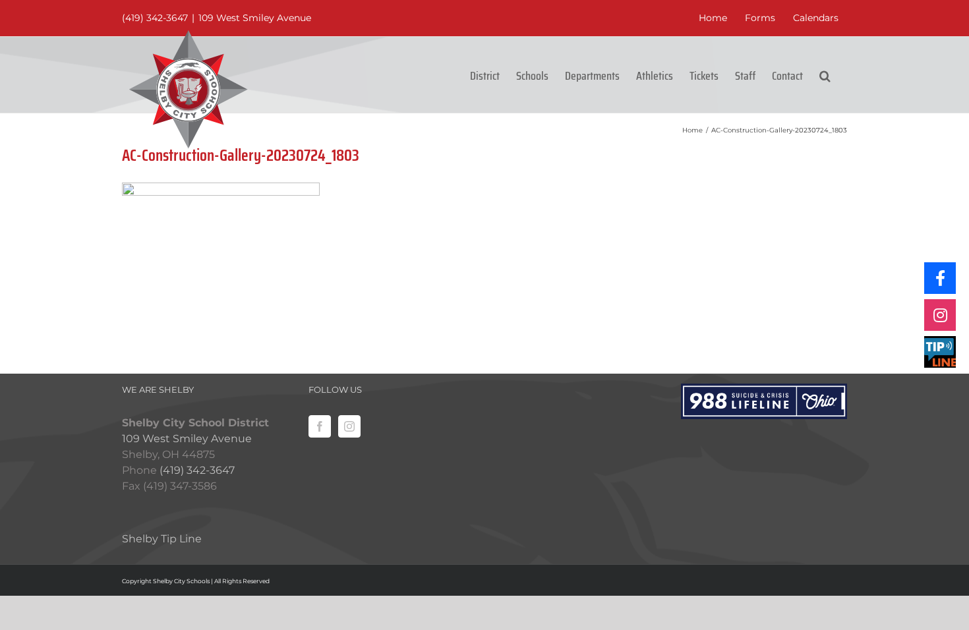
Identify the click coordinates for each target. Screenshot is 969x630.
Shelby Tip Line (162, 538)
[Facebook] (319, 426)
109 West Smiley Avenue (254, 18)
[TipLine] (940, 352)
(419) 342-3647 (155, 18)
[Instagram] (349, 426)
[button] (825, 75)
